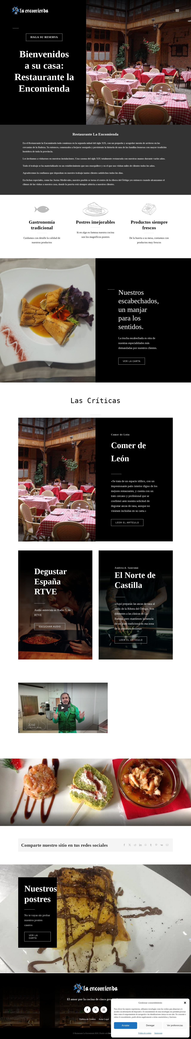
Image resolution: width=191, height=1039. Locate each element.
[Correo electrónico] (167, 845)
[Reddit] (135, 845)
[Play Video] (63, 707)
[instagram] (103, 1009)
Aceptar (125, 1025)
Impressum (158, 1033)
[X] (129, 845)
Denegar (150, 1025)
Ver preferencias (175, 1025)
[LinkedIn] (140, 845)
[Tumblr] (151, 845)
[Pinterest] (156, 845)
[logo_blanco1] (29, 7)
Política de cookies (144, 1033)
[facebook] (87, 1009)
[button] (185, 1002)
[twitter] (95, 1009)
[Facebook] (124, 845)
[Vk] (161, 845)
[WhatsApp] (145, 845)
